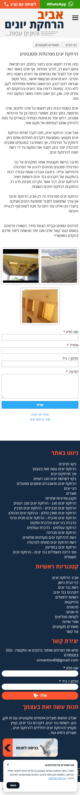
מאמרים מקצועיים (47, 45)
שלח (40, 404)
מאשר (13, 785)
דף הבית (71, 45)
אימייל (72, 345)
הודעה (72, 371)
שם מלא (70, 331)
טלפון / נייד (70, 358)
